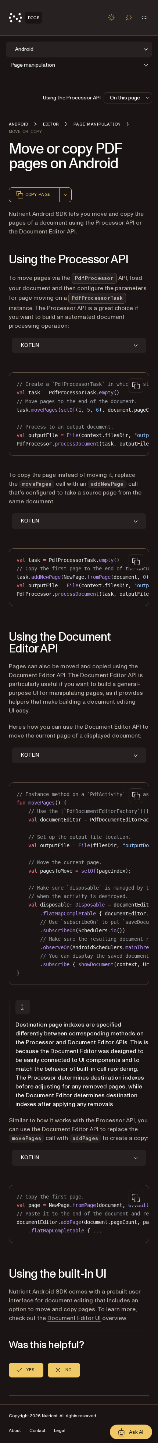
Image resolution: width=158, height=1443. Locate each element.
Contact (37, 1431)
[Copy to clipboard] (136, 385)
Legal (59, 1431)
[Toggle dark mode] (111, 17)
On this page (125, 97)
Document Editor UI (74, 1318)
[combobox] (65, 194)
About (15, 1431)
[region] (79, 414)
